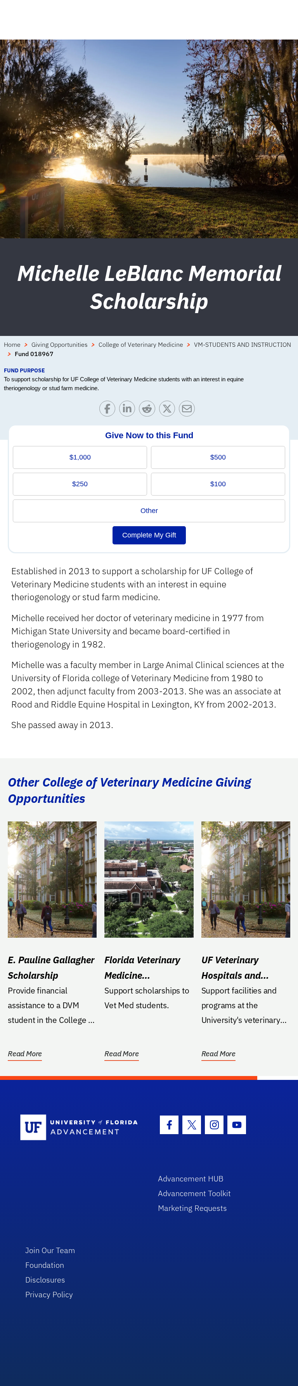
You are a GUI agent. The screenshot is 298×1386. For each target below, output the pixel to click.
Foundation (44, 1265)
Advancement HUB (191, 1178)
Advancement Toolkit (194, 1193)
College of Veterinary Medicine (141, 344)
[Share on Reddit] (149, 410)
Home (12, 344)
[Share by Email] (189, 410)
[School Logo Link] (80, 1128)
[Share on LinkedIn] (129, 410)
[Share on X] (169, 410)
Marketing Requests (192, 1208)
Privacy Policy (49, 1294)
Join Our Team (50, 1250)
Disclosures (45, 1279)
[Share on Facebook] (109, 410)
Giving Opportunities (59, 344)
